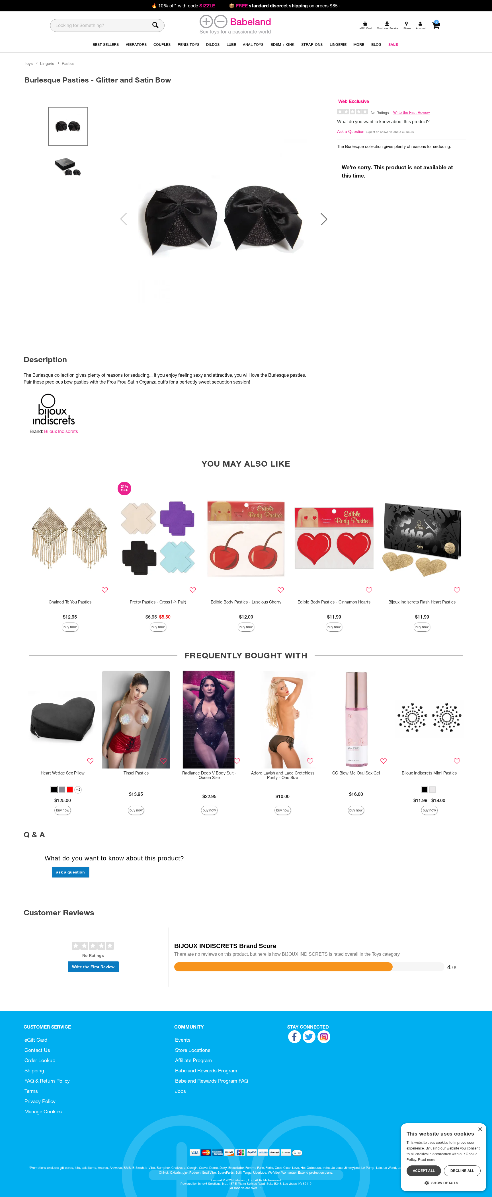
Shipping (34, 1071)
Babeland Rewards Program (206, 1071)
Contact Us (37, 1050)
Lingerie (47, 63)
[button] (324, 219)
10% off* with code (183, 6)
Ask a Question (350, 131)
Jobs (180, 1091)
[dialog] (443, 1157)
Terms (31, 1091)
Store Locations (192, 1050)
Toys (29, 63)
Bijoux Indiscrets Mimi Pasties (429, 773)
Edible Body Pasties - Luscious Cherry (246, 602)
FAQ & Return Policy (47, 1081)
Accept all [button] (424, 1171)
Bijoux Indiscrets (61, 431)
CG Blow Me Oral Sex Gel (356, 773)
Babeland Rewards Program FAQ (211, 1081)
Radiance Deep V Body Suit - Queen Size (209, 775)
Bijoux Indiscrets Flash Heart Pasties (422, 602)
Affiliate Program (193, 1060)
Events (182, 1040)
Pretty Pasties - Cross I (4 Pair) (158, 602)
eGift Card (35, 1040)
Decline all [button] (462, 1171)
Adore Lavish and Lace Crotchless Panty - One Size (282, 775)
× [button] (480, 1129)
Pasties (68, 63)
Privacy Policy (40, 1101)
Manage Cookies (43, 1111)
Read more (426, 1159)
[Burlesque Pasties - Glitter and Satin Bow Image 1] (223, 219)
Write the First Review (411, 112)
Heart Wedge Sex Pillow (63, 773)
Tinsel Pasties (136, 773)
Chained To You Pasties (70, 602)
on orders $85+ (285, 6)
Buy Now (70, 627)
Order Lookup (39, 1060)
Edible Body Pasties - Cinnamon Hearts (334, 602)
